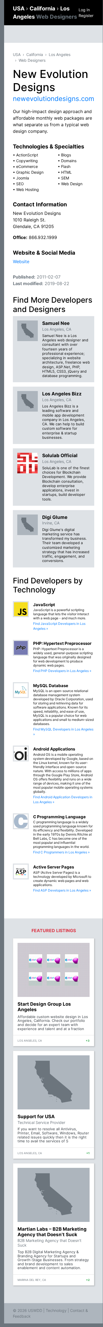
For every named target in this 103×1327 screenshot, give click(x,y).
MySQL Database (50, 685)
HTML (66, 172)
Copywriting (27, 160)
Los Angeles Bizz (62, 394)
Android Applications (54, 749)
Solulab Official (60, 455)
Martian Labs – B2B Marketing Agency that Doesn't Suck (52, 1231)
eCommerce (27, 166)
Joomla (22, 178)
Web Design (71, 183)
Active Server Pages (53, 867)
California (43, 8)
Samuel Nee (56, 323)
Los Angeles (59, 54)
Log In (84, 9)
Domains (68, 160)
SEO (20, 183)
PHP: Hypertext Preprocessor (62, 643)
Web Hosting (27, 189)
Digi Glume (54, 517)
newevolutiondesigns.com (53, 99)
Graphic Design (30, 172)
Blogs (66, 155)
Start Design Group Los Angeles (44, 1006)
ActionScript (27, 155)
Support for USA (36, 1116)
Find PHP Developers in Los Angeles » (62, 671)
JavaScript (44, 604)
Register (86, 15)
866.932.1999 (43, 237)
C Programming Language (59, 816)
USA (19, 8)
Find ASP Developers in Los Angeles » (62, 890)
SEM (65, 178)
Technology (56, 1310)
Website (21, 261)
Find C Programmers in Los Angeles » (61, 852)
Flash (65, 166)
